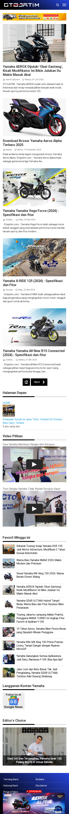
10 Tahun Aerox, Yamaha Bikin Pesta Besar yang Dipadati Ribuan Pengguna (41, 630)
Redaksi (40, 779)
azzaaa (9, 290)
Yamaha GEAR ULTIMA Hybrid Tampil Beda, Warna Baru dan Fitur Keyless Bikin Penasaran (40, 604)
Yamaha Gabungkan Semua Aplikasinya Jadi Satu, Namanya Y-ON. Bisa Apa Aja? (39, 657)
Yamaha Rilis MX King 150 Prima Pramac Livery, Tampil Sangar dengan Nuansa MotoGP (39, 645)
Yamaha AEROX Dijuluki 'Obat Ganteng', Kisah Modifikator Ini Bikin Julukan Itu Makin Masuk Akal (33, 71)
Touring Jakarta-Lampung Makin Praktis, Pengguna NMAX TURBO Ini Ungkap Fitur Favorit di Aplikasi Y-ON (40, 618)
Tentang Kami (10, 779)
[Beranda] (26, 382)
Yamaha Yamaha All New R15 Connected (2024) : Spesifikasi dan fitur (34, 353)
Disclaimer (41, 785)
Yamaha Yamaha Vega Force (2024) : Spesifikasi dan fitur (31, 213)
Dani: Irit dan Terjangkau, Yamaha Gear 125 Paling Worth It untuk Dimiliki (34, 760)
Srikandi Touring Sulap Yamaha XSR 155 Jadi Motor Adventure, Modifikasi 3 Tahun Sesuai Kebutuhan (40, 549)
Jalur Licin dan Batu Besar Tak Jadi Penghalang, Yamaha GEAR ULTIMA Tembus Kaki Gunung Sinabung (37, 673)
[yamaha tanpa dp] (34, 803)
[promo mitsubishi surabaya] (34, 16)
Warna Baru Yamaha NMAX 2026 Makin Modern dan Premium (38, 562)
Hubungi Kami (10, 785)
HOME (6, 402)
